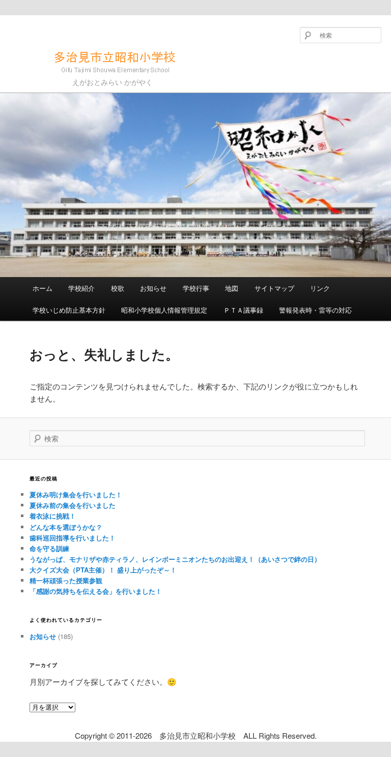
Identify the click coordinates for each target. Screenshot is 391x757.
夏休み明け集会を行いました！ (76, 494)
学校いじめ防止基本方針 (69, 310)
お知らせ (153, 288)
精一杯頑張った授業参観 (66, 580)
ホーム (42, 288)
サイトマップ (274, 288)
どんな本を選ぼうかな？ (66, 527)
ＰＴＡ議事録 (243, 310)
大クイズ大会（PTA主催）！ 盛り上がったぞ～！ (103, 569)
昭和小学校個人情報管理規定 (164, 310)
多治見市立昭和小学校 (77, 77)
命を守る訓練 (49, 548)
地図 (231, 288)
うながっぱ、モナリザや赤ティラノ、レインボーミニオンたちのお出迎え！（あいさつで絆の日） (175, 559)
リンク (320, 288)
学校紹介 (81, 288)
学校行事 (196, 288)
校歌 (117, 288)
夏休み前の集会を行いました (73, 505)
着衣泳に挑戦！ (53, 516)
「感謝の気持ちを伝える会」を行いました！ (96, 591)
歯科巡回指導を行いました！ (73, 537)
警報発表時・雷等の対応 (315, 310)
